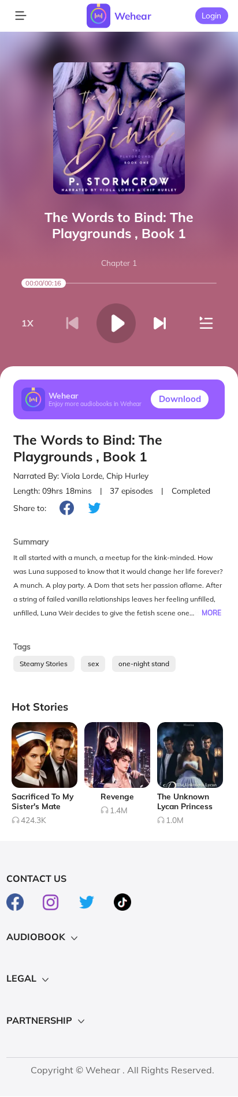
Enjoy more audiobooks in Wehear (95, 404)
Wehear (132, 16)
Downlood (180, 398)
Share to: (29, 508)
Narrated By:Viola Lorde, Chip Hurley (80, 475)
